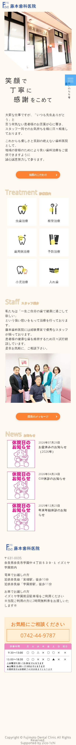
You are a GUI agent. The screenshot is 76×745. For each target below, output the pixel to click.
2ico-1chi (49, 743)
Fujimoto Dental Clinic (40, 737)
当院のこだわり (38, 174)
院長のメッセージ (38, 416)
